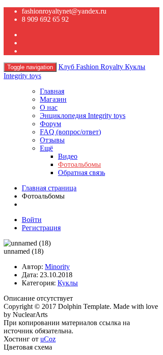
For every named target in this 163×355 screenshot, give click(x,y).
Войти (32, 219)
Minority (57, 266)
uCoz (48, 339)
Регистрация (41, 228)
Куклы (68, 283)
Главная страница (49, 188)
